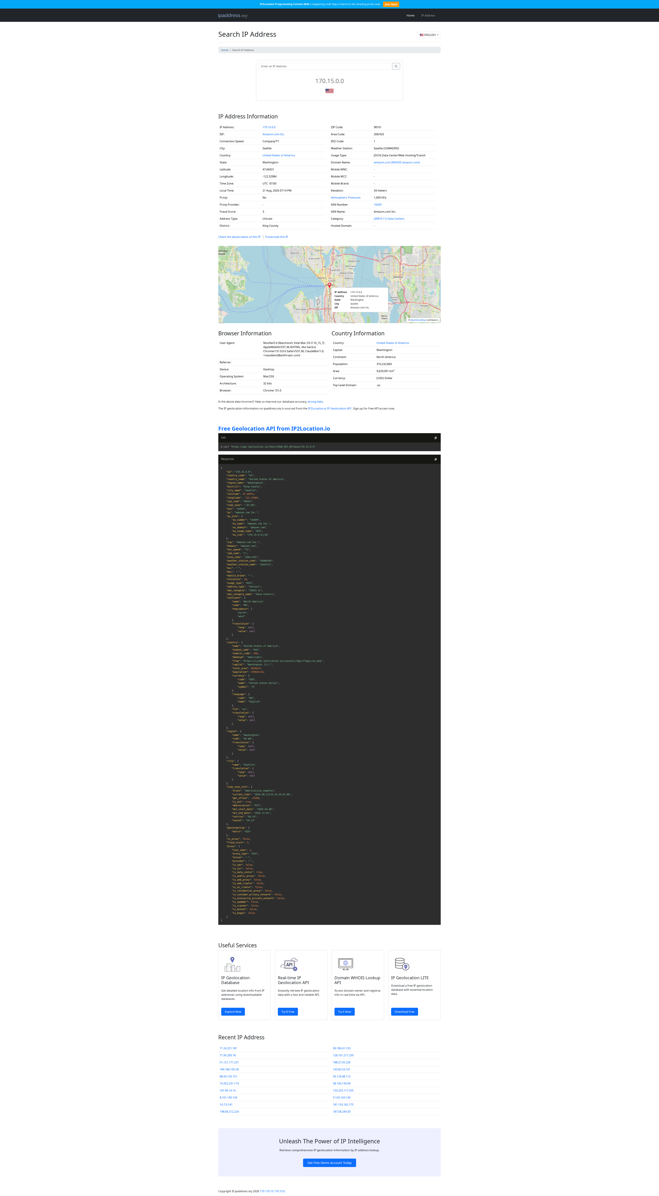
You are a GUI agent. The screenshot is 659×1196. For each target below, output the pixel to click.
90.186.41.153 (341, 1048)
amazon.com (382, 162)
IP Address (428, 15)
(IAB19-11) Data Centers (389, 219)
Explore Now (233, 1012)
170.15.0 (279, 1191)
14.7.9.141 (226, 1104)
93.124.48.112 (341, 1076)
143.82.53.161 (341, 1069)
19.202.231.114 (229, 1083)
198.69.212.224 (229, 1111)
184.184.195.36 (229, 1069)
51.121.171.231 (229, 1062)
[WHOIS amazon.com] (405, 162)
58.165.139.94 (341, 1083)
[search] (396, 66)
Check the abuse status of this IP (239, 237)
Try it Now (344, 1012)
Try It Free (287, 1012)
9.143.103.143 (341, 1097)
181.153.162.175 (343, 1104)
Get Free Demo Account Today (330, 1163)
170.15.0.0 (269, 127)
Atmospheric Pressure (345, 197)
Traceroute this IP (276, 237)
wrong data (315, 401)
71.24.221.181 (228, 1048)
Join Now (391, 4)
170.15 (269, 1191)
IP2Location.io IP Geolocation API (330, 408)
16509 (377, 204)
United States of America (279, 155)
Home (410, 15)
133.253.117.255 (343, 1090)
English (430, 35)
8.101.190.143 (228, 1097)
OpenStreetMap (418, 320)
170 (262, 1191)
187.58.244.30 (341, 1111)
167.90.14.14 (228, 1090)
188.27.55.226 (341, 1062)
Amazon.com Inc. (274, 134)
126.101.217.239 (343, 1055)
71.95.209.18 (228, 1055)
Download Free (404, 1012)
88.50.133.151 (228, 1076)
